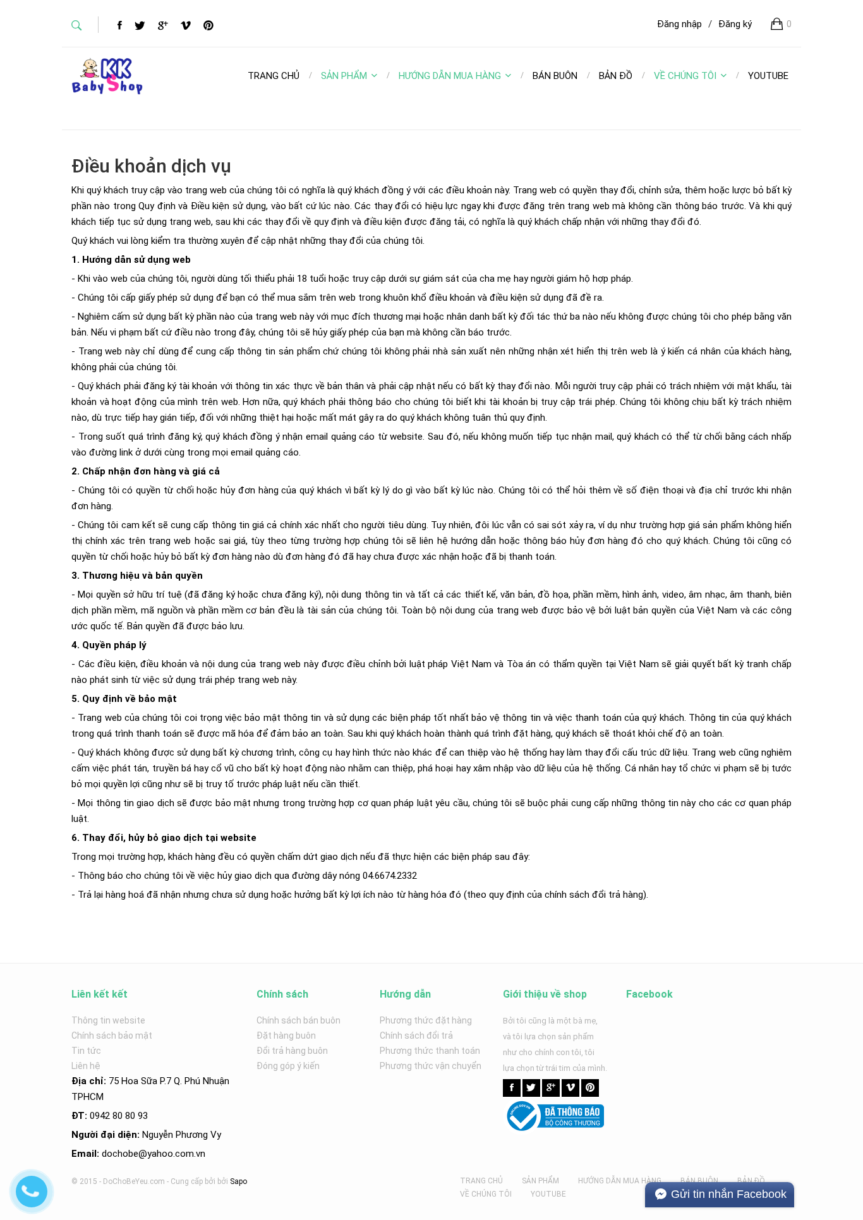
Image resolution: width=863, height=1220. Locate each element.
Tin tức (86, 1051)
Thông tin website (108, 1020)
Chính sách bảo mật (111, 1035)
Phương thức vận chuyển (430, 1066)
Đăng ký (735, 24)
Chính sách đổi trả (416, 1035)
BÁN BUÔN (699, 1180)
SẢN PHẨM (344, 76)
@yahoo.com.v (169, 1153)
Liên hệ (85, 1066)
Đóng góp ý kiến (288, 1066)
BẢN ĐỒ (751, 1180)
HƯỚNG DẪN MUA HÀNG (450, 76)
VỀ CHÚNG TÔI (685, 76)
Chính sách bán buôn (298, 1020)
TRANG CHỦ (481, 1180)
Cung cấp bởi (193, 1181)
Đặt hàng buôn (286, 1035)
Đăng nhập (679, 24)
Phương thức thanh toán (430, 1051)
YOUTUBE (548, 1194)
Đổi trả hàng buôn (292, 1051)
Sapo (238, 1181)
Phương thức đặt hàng (426, 1020)
